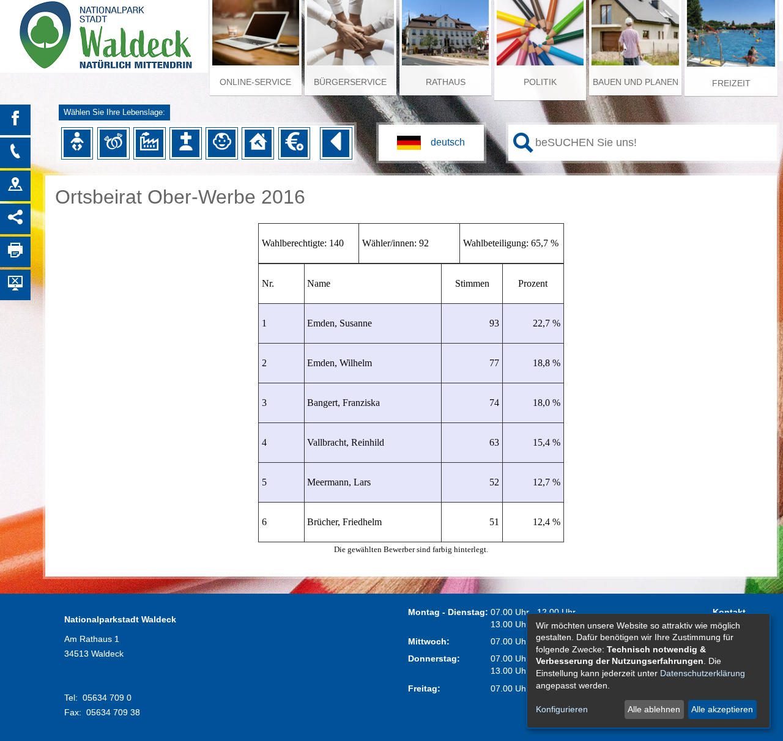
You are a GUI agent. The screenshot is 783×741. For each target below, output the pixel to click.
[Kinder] (221, 143)
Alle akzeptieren (722, 709)
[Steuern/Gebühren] (294, 143)
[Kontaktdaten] (15, 153)
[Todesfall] (185, 143)
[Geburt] (77, 143)
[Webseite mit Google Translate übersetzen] (431, 143)
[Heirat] (113, 143)
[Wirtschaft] (149, 143)
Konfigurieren (562, 709)
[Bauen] (258, 143)
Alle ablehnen (654, 709)
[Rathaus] (15, 186)
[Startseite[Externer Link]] (104, 30)
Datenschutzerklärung (702, 673)
